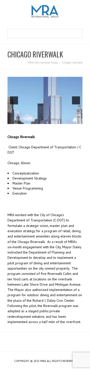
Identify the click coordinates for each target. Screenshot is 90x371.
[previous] (14, 100)
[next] (76, 100)
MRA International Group (43, 62)
